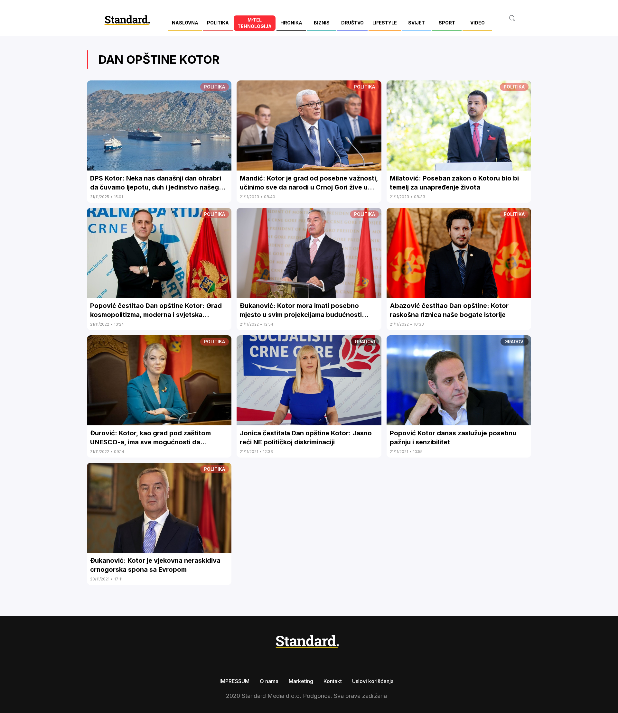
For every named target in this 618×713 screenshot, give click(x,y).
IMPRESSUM (234, 681)
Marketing (301, 681)
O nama (269, 681)
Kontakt (332, 681)
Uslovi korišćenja (373, 681)
